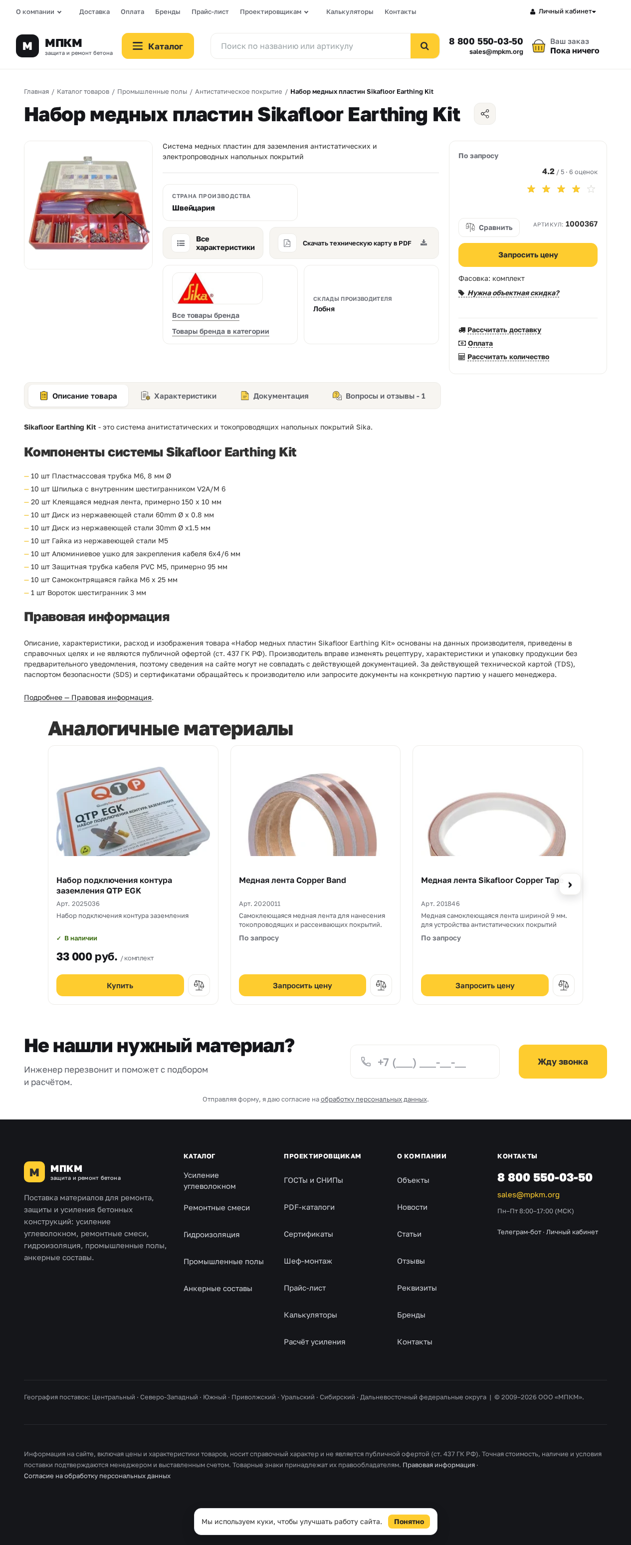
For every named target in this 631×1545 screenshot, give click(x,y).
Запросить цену (528, 254)
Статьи (409, 1233)
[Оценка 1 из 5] (531, 189)
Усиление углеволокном (210, 1180)
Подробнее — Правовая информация (88, 697)
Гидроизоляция (212, 1234)
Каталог (199, 1156)
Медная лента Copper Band (292, 880)
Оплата (132, 11)
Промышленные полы (224, 1261)
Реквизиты (417, 1287)
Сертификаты (308, 1233)
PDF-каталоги (309, 1206)
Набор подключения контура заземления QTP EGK (114, 885)
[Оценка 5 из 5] (591, 189)
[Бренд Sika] (217, 288)
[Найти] (425, 45)
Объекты (413, 1179)
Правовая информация (439, 1465)
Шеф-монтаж (308, 1260)
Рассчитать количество (508, 356)
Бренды (168, 11)
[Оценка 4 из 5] (576, 189)
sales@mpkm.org (496, 51)
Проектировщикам (270, 11)
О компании (35, 11)
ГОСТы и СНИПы (313, 1179)
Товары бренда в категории (220, 331)
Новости (412, 1206)
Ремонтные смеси (217, 1207)
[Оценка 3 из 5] (561, 189)
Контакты (401, 11)
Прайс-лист (210, 11)
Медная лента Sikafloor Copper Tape (492, 880)
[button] (199, 985)
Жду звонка (563, 1061)
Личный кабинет (565, 11)
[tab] (78, 396)
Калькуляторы (350, 11)
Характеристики (185, 395)
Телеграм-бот (519, 1232)
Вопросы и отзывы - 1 (385, 395)
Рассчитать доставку (504, 329)
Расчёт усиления (315, 1341)
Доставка (94, 11)
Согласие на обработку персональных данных (97, 1476)
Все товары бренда (205, 315)
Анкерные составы (218, 1288)
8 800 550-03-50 (486, 40)
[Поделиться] (485, 114)
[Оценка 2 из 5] (546, 189)
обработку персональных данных (374, 1099)
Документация (281, 395)
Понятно (409, 1521)
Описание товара (84, 395)
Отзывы (411, 1260)
